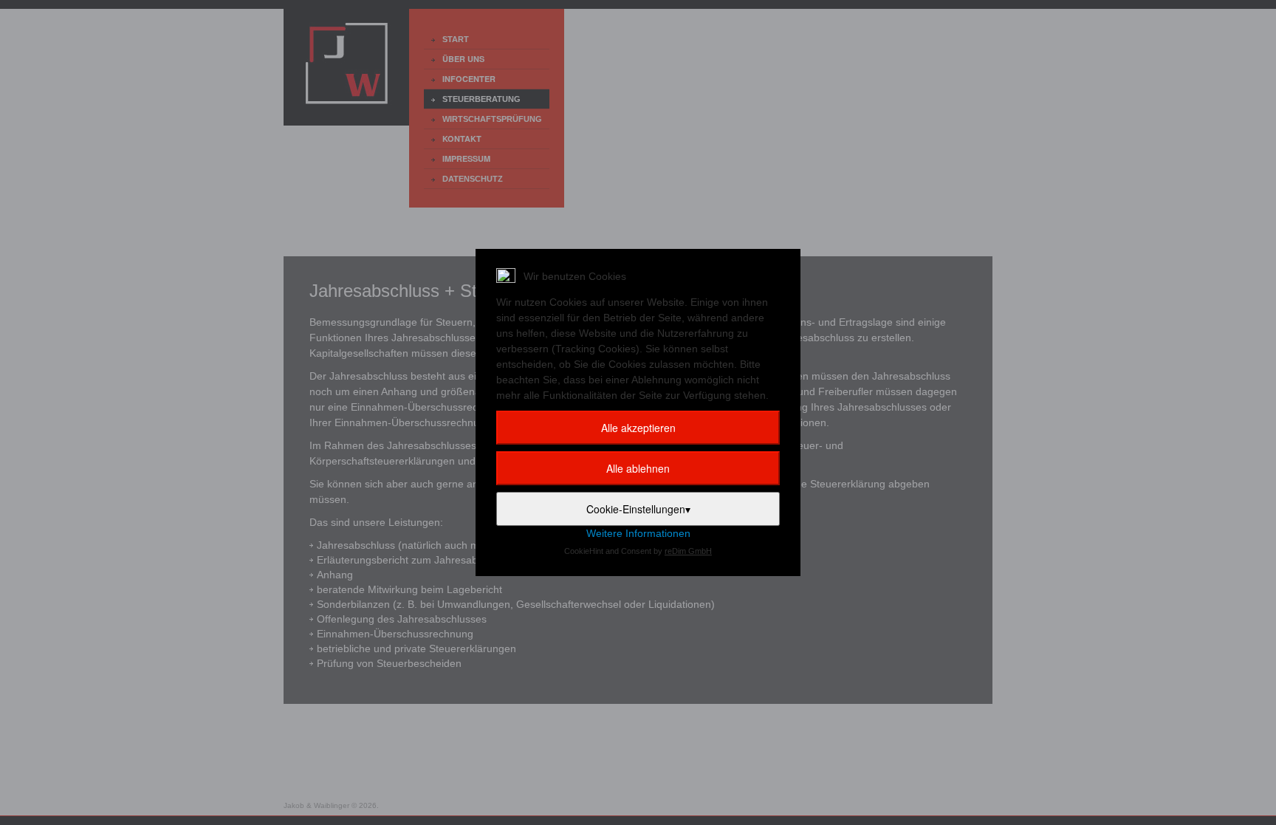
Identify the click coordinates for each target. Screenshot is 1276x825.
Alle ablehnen (638, 468)
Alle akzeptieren (638, 427)
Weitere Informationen (638, 533)
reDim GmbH (688, 551)
